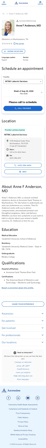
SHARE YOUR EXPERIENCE (23, 304)
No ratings (20, 43)
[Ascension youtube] (28, 398)
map (24, 172)
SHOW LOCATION (15, 51)
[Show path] (3, 14)
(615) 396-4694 (24, 165)
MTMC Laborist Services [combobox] (16, 81)
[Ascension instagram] (38, 398)
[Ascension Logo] (23, 390)
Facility (6, 77)
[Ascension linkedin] (18, 398)
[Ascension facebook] (8, 398)
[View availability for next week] (42, 92)
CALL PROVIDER (24, 108)
